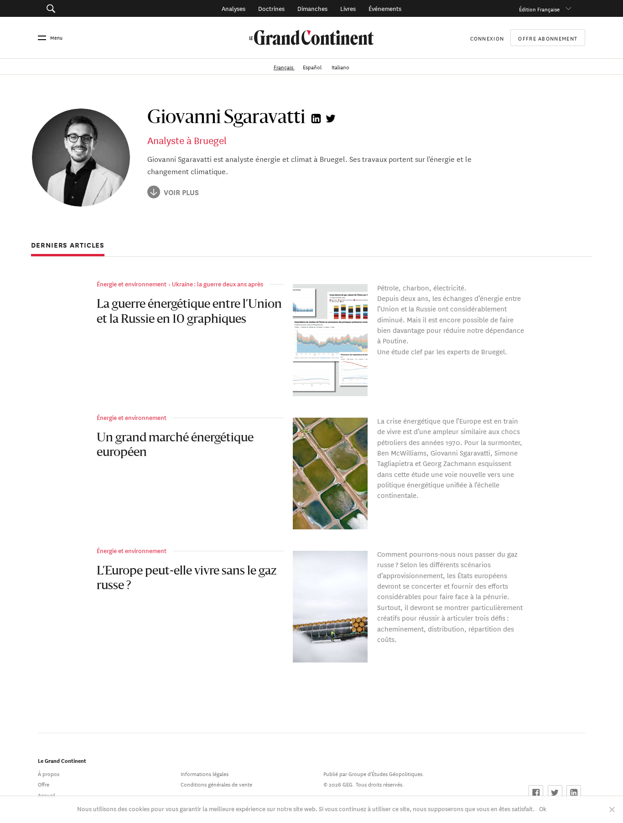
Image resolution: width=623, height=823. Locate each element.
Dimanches (312, 8)
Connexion (487, 37)
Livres (348, 8)
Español (313, 66)
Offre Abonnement (547, 37)
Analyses (233, 8)
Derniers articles (67, 245)
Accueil (46, 794)
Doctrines (271, 8)
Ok (542, 808)
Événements (385, 8)
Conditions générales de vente (216, 783)
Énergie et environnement (131, 283)
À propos (48, 773)
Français (284, 66)
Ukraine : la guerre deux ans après (217, 283)
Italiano (340, 66)
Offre (43, 783)
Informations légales (204, 773)
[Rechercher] (92, 8)
